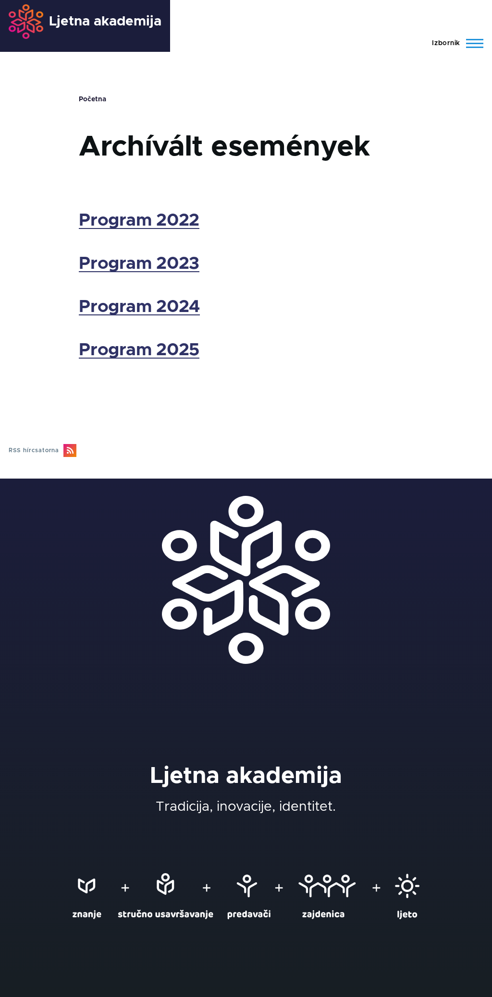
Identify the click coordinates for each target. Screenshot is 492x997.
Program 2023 (139, 263)
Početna (92, 99)
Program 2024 (139, 306)
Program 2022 (139, 220)
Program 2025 (139, 350)
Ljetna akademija (105, 21)
